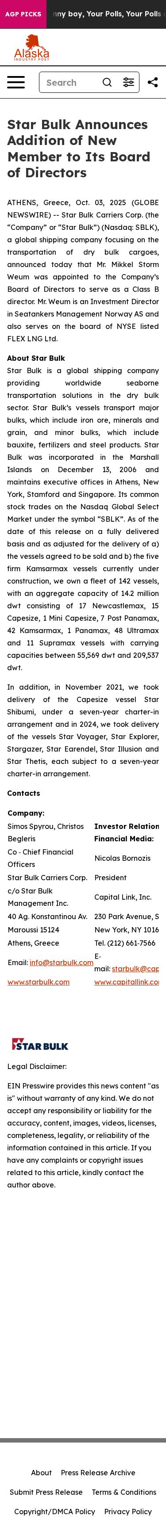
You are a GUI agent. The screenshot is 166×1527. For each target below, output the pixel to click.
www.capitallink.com (129, 981)
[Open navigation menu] (16, 82)
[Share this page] (153, 82)
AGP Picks (23, 14)
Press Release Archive (98, 1472)
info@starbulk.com (61, 962)
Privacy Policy (128, 1511)
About (41, 1472)
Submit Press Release (46, 1492)
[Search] (107, 82)
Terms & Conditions (124, 1492)
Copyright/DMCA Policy (54, 1511)
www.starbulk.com (38, 981)
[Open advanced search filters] (128, 82)
